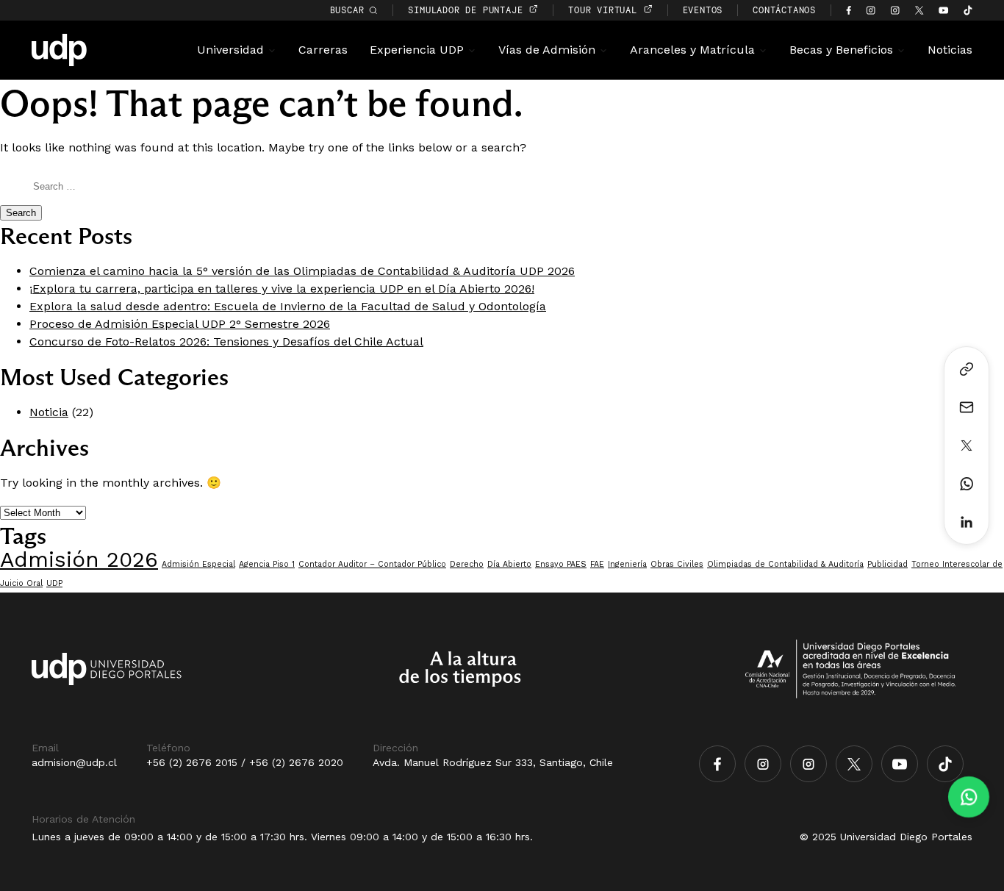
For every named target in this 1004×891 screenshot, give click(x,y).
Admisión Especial (198, 564)
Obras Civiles (676, 564)
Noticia (48, 412)
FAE (597, 564)
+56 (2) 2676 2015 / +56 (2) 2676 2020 (244, 762)
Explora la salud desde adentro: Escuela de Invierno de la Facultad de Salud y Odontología (287, 306)
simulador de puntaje (468, 9)
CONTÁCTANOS (784, 9)
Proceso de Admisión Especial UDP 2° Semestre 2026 (179, 324)
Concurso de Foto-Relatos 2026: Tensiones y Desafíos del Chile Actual (226, 341)
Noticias (950, 50)
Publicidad (887, 564)
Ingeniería (627, 564)
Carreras (323, 50)
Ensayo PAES (561, 564)
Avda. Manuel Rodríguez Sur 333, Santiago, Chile (493, 762)
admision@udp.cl (74, 762)
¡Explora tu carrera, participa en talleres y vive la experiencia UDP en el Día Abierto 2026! (281, 289)
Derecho (467, 564)
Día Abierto (509, 564)
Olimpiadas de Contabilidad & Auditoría (785, 564)
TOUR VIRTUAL (605, 9)
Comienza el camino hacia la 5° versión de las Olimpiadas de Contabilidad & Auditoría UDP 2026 (302, 271)
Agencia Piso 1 (267, 564)
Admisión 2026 (79, 559)
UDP (54, 583)
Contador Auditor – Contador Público (372, 564)
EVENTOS (703, 9)
